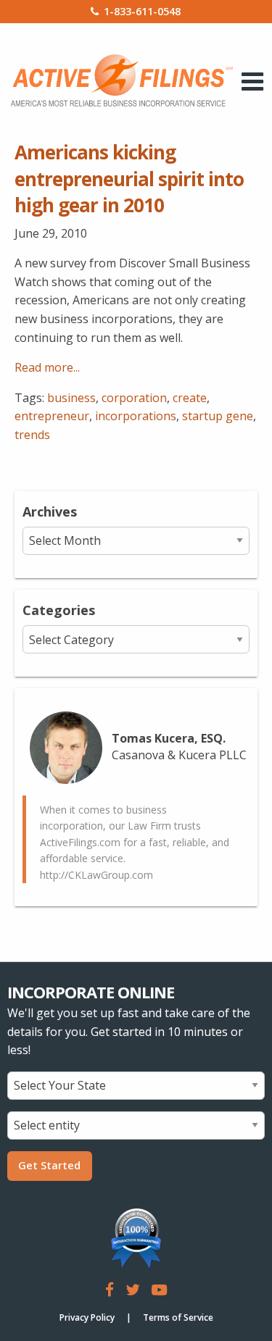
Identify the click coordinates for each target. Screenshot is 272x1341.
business (71, 398)
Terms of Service (178, 1317)
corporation (134, 398)
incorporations (135, 416)
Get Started (49, 1165)
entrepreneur (52, 416)
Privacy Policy (87, 1317)
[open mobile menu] (252, 81)
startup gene (217, 416)
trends (32, 435)
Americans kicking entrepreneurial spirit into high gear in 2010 (129, 178)
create (190, 398)
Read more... (47, 367)
